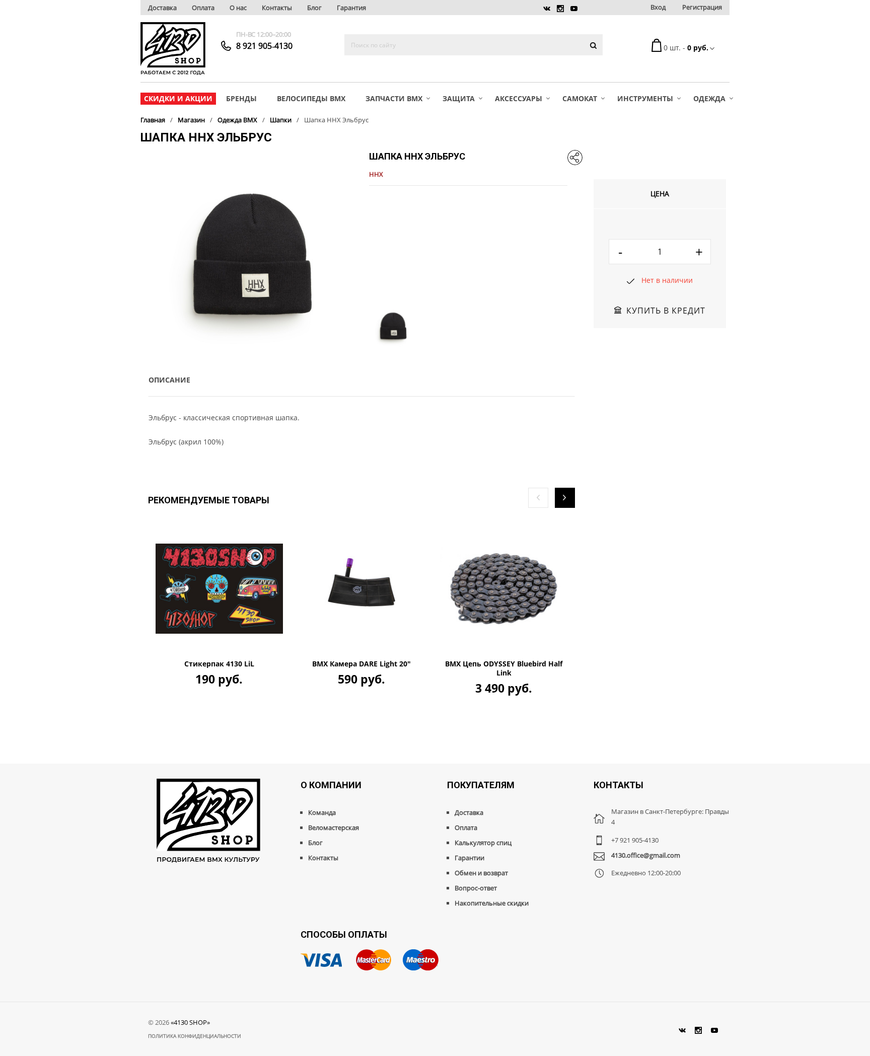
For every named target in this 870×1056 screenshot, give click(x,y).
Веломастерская (333, 827)
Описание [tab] (169, 380)
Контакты (277, 7)
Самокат (579, 98)
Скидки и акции (178, 98)
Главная (152, 119)
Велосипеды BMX (311, 98)
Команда (322, 812)
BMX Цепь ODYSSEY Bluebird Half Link (503, 668)
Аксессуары (518, 98)
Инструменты (645, 98)
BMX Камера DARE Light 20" (361, 663)
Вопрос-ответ (476, 887)
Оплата (203, 7)
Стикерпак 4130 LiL (219, 663)
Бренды (241, 98)
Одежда (709, 98)
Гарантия (351, 7)
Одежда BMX (237, 119)
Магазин (191, 119)
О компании (331, 785)
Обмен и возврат (481, 872)
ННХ (376, 174)
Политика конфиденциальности (194, 1035)
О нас (238, 7)
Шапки (281, 119)
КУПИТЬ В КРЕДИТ (665, 310)
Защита (459, 98)
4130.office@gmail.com (645, 855)
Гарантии (469, 857)
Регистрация (702, 7)
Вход (658, 7)
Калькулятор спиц (483, 842)
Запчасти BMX (394, 98)
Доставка (162, 7)
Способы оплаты (344, 934)
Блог (314, 7)
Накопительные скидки (492, 903)
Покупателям (481, 785)
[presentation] (538, 498)
